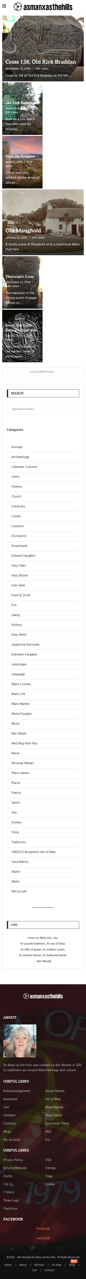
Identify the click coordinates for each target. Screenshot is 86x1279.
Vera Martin (19, 862)
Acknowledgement (16, 1091)
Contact (49, 1270)
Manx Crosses (21, 684)
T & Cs (7, 1184)
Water (15, 872)
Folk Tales (18, 585)
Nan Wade (18, 733)
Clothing (9, 1123)
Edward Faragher (23, 556)
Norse (15, 753)
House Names (54, 1091)
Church (16, 496)
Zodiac (50, 1184)
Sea (14, 812)
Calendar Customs (24, 467)
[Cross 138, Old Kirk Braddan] (43, 48)
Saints (15, 803)
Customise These (57, 1123)
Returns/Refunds (15, 1168)
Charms (16, 487)
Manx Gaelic (54, 1115)
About (23, 1265)
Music (15, 724)
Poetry (16, 793)
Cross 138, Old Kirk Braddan (41, 62)
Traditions (18, 842)
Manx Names (20, 704)
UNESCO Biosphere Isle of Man (33, 852)
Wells (15, 882)
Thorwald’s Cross (20, 277)
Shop (72, 1265)
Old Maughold (23, 231)
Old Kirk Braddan (20, 103)
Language (18, 674)
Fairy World (19, 575)
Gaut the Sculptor (20, 156)
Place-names (20, 773)
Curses (16, 516)
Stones (16, 822)
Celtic (15, 477)
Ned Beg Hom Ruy (24, 743)
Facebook (43, 1228)
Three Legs (11, 1200)
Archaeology (20, 457)
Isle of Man (53, 1099)
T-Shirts (8, 1192)
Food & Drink (20, 595)
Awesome (10, 1099)
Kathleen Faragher (24, 654)
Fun (14, 605)
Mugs (7, 1131)
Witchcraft (19, 891)
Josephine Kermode (25, 645)
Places (15, 783)
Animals (17, 447)
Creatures (18, 506)
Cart (6, 1107)
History (16, 625)
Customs (17, 526)
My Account (12, 1140)
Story (15, 832)
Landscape (18, 664)
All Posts (39, 1265)
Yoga (48, 1176)
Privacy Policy (13, 1160)
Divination (18, 536)
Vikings (50, 1168)
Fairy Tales (18, 566)
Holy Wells (19, 635)
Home (8, 1265)
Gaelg (15, 615)
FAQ (48, 1131)
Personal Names (22, 763)
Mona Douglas (21, 714)
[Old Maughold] (43, 222)
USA (48, 1160)
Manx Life (18, 694)
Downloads (19, 546)
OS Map (56, 1265)
